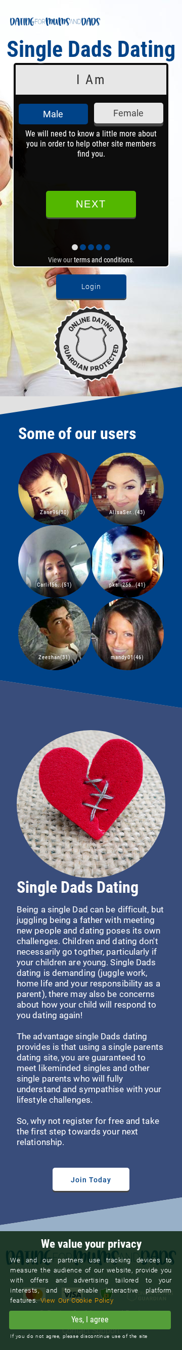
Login (91, 286)
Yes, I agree (90, 1319)
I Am (91, 79)
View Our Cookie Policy (77, 1300)
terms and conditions (103, 260)
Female (128, 113)
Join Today (91, 1180)
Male (53, 114)
